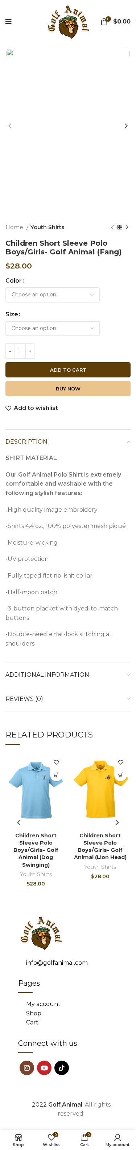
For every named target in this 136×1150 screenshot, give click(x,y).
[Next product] (127, 227)
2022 (57, 1104)
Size (11, 314)
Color (13, 280)
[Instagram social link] (27, 1068)
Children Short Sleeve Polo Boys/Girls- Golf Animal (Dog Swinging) (35, 850)
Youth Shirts (47, 227)
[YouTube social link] (44, 1068)
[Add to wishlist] (56, 762)
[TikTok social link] (61, 1068)
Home (15, 227)
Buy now (68, 389)
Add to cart (68, 370)
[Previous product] (112, 227)
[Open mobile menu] (8, 21)
